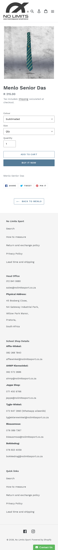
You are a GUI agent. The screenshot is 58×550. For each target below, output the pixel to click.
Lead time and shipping (20, 261)
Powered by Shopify (41, 540)
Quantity (7, 138)
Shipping (23, 99)
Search (10, 228)
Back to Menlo (31, 201)
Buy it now (29, 162)
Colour (6, 113)
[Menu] (52, 11)
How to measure (16, 236)
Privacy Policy (14, 253)
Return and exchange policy (23, 245)
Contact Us (45, 547)
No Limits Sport (23, 540)
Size (5, 125)
